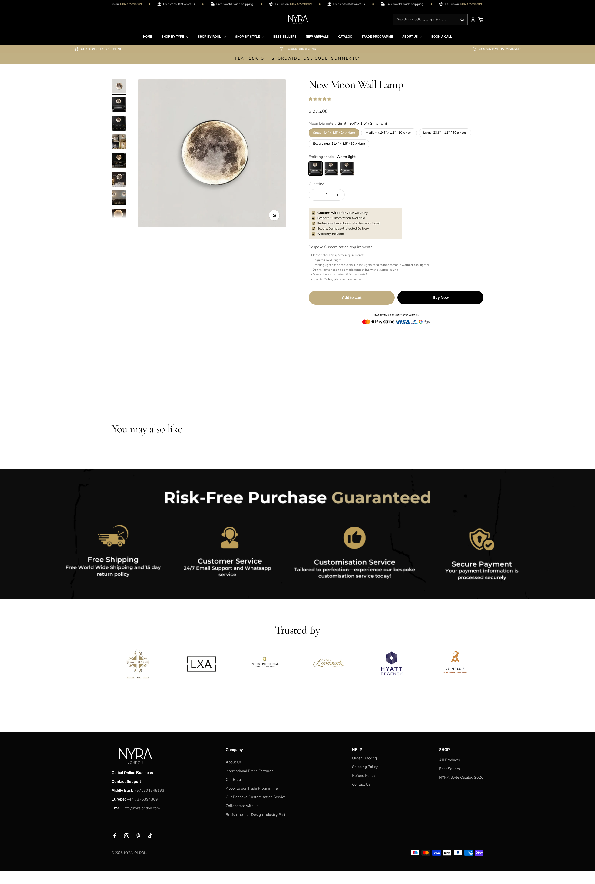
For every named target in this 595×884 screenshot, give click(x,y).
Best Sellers (449, 768)
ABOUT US (410, 36)
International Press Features (249, 771)
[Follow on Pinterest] (138, 836)
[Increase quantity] (337, 194)
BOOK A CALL (441, 36)
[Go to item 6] (119, 180)
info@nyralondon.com (141, 808)
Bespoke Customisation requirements (340, 247)
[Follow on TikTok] (150, 836)
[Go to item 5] (119, 161)
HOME (147, 36)
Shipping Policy (365, 766)
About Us (234, 762)
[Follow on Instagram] (126, 836)
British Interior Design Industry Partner (258, 814)
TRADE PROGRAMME (377, 36)
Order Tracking (364, 758)
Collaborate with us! (242, 805)
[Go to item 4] (119, 142)
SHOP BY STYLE (247, 36)
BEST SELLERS (285, 36)
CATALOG (345, 36)
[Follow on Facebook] (115, 836)
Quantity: (316, 184)
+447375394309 (123, 4)
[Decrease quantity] (315, 194)
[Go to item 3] (119, 124)
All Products (449, 760)
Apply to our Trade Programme (252, 788)
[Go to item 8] (119, 217)
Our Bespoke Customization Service (256, 797)
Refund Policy (363, 775)
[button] (320, 99)
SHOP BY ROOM (210, 36)
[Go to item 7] (119, 198)
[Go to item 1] (119, 87)
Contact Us (361, 784)
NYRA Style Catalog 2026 (461, 777)
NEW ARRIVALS (317, 36)
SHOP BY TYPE (173, 36)
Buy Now (441, 298)
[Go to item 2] (119, 105)
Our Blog (233, 779)
